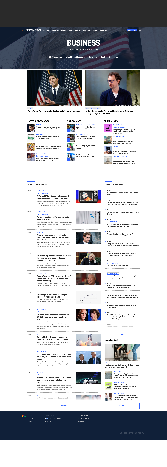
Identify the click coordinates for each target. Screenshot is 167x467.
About (31, 415)
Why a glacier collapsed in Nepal (117, 266)
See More (122, 406)
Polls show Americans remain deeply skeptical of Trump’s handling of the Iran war (122, 277)
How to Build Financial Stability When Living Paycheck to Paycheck (86, 147)
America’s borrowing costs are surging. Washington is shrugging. (124, 162)
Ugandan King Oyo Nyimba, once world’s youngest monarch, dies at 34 (120, 235)
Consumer (113, 56)
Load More (64, 406)
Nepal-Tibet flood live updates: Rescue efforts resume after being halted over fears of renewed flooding (122, 317)
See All (122, 334)
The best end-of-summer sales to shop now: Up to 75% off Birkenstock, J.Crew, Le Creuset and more (126, 397)
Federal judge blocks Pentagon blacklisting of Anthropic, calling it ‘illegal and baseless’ (109, 112)
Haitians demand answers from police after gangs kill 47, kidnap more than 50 (121, 286)
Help (30, 421)
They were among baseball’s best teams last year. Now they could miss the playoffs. (122, 254)
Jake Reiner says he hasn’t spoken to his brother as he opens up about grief (120, 327)
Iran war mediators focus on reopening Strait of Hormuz (123, 213)
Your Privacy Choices (55, 418)
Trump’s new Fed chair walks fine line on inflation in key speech (54, 111)
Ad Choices (32, 427)
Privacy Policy (49, 415)
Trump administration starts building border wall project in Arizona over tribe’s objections (122, 296)
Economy (93, 56)
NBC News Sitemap (83, 415)
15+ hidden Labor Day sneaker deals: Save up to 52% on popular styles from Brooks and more (126, 386)
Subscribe (81, 421)
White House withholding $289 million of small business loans (86, 128)
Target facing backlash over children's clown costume (85, 137)
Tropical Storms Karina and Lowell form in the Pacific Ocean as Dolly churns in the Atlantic (122, 203)
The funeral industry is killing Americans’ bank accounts (123, 142)
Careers (31, 424)
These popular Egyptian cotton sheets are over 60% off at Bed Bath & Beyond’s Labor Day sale (126, 375)
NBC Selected (82, 427)
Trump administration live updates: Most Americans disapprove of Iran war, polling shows (123, 245)
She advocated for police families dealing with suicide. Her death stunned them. (122, 225)
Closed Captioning (83, 418)
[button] (70, 30)
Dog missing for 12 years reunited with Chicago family (122, 193)
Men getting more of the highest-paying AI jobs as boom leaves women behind (124, 131)
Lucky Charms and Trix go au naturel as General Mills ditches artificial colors (48, 148)
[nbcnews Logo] (24, 416)
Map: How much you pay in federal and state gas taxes (47, 137)
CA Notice (48, 421)
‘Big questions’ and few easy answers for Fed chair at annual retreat (49, 128)
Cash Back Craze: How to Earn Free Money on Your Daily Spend (87, 155)
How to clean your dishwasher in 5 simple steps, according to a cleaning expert (122, 366)
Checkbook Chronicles (75, 56)
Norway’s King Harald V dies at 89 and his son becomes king (122, 306)
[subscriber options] (140, 30)
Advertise (81, 424)
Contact (31, 418)
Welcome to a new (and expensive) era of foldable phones (124, 152)
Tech (103, 56)
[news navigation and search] (144, 30)
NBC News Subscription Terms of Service (57, 427)
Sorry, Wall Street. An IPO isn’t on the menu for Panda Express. (48, 159)
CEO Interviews (55, 56)
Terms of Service (50, 424)
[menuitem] (46, 30)
